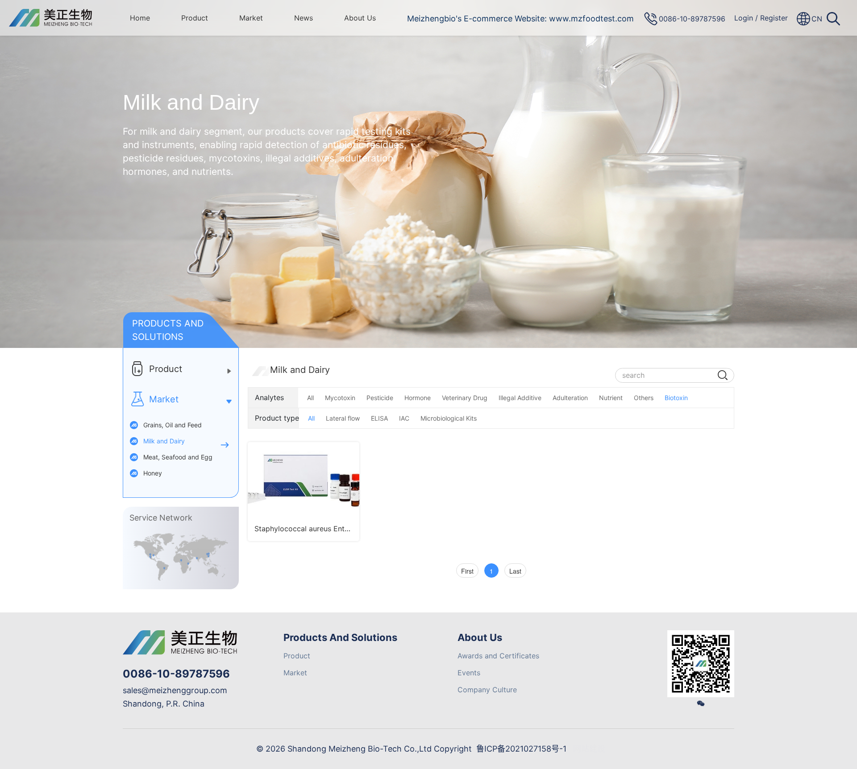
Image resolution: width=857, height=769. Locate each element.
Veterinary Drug (464, 397)
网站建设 (589, 748)
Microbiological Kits (448, 418)
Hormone (417, 397)
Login (743, 17)
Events (469, 672)
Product (194, 17)
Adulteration (570, 397)
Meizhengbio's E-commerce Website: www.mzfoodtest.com (520, 18)
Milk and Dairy (164, 441)
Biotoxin (676, 397)
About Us (360, 17)
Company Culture (487, 689)
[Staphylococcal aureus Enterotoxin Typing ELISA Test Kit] (303, 479)
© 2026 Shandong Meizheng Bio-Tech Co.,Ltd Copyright (364, 748)
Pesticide (379, 397)
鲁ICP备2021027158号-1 (521, 748)
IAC (404, 418)
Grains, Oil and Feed (172, 425)
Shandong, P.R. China (163, 703)
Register (774, 17)
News (303, 17)
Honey (152, 473)
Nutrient (611, 397)
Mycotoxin (340, 397)
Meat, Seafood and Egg (177, 457)
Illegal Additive (520, 397)
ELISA (379, 418)
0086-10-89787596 (176, 673)
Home (140, 17)
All (310, 397)
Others (643, 397)
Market (251, 17)
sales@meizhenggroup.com (175, 690)
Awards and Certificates (498, 655)
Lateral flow (343, 418)
